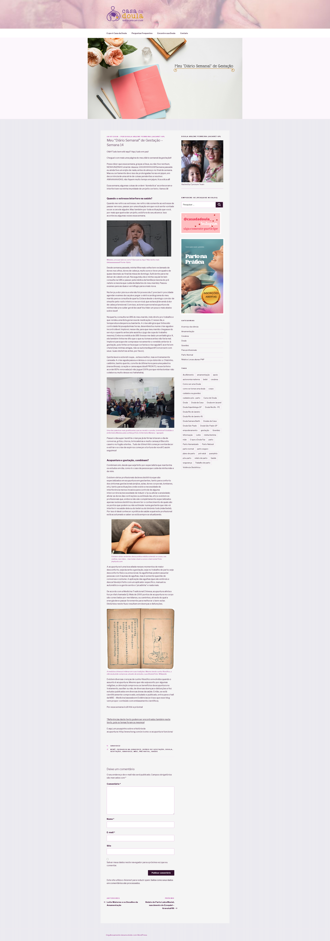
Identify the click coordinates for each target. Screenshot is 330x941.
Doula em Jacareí (214, 402)
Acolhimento (188, 375)
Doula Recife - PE (212, 407)
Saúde (154, 751)
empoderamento (190, 430)
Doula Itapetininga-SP (192, 407)
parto (211, 439)
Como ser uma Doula (192, 384)
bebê (113, 749)
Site (109, 846)
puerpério (213, 453)
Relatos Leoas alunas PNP (192, 359)
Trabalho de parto (202, 463)
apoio (215, 375)
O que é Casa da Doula (116, 33)
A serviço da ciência (189, 327)
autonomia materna (191, 379)
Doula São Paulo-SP (208, 426)
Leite (198, 435)
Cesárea (185, 336)
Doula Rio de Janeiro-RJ (193, 416)
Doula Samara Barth (191, 421)
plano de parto (189, 453)
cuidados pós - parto (191, 398)
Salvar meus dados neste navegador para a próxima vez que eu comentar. (137, 864)
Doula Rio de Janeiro (191, 412)
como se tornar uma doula (194, 389)
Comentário (114, 784)
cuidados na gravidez (129, 749)
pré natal (144, 751)
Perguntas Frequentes (142, 33)
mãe (136, 751)
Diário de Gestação (153, 749)
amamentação (203, 375)
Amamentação (187, 331)
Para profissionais (189, 350)
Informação (188, 435)
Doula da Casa (197, 402)
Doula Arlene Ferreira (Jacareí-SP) (145, 136)
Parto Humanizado (191, 444)
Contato (184, 33)
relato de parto (201, 458)
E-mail (111, 832)
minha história (210, 435)
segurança (187, 463)
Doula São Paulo (190, 426)
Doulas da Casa (210, 421)
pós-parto (187, 458)
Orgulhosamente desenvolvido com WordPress (126, 935)
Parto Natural (208, 444)
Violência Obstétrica (191, 467)
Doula (169, 749)
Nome (110, 819)
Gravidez (115, 746)
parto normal (188, 449)
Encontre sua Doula (166, 33)
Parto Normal (187, 355)
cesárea (214, 379)
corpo (211, 389)
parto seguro (202, 449)
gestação (115, 751)
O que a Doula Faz (197, 439)
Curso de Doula (210, 398)
